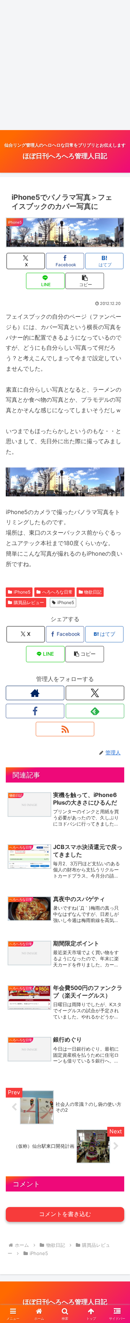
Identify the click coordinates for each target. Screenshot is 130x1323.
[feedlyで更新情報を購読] (95, 711)
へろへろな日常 (57, 592)
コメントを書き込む (65, 1214)
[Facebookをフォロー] (35, 711)
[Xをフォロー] (95, 693)
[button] (84, 281)
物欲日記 (92, 592)
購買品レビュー (29, 602)
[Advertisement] (65, 65)
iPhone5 (22, 592)
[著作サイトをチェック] (35, 693)
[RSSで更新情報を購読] (65, 729)
